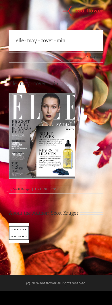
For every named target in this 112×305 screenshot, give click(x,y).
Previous (96, 57)
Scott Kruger (22, 189)
